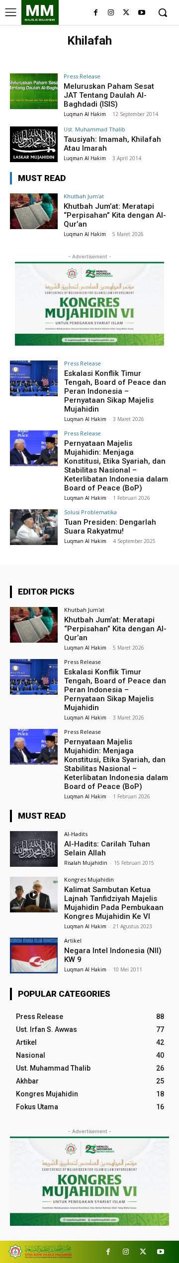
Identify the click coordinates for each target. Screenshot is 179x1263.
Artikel (73, 940)
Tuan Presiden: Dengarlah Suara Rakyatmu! (110, 527)
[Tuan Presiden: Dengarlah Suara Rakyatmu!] (34, 527)
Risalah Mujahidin (85, 862)
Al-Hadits (76, 834)
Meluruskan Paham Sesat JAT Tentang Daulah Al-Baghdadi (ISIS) (109, 95)
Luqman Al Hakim (85, 114)
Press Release (82, 76)
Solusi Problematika (90, 512)
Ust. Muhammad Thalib (94, 129)
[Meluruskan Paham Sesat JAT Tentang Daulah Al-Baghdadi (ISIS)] (34, 91)
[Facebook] (95, 13)
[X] (126, 13)
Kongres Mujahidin (89, 879)
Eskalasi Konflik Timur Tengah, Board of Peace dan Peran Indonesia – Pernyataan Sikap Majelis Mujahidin (115, 391)
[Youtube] (141, 13)
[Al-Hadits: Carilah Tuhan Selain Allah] (34, 849)
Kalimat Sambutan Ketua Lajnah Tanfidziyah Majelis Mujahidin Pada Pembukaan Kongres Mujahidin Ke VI (114, 903)
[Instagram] (111, 13)
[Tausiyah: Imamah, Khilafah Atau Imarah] (34, 144)
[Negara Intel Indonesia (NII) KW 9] (34, 955)
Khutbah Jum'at (84, 196)
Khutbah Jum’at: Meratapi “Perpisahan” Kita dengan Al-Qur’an (115, 215)
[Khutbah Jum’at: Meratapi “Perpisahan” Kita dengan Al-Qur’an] (34, 211)
